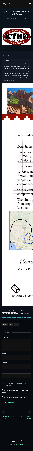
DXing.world (6, 4)
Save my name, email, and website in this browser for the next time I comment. (18, 383)
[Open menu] (30, 4)
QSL (16, 324)
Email (4, 363)
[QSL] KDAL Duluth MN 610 (8, 418)
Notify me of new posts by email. (14, 397)
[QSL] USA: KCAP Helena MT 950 (25, 418)
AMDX (5, 324)
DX (11, 324)
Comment (6, 337)
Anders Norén (19, 444)
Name (4, 354)
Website (4, 372)
